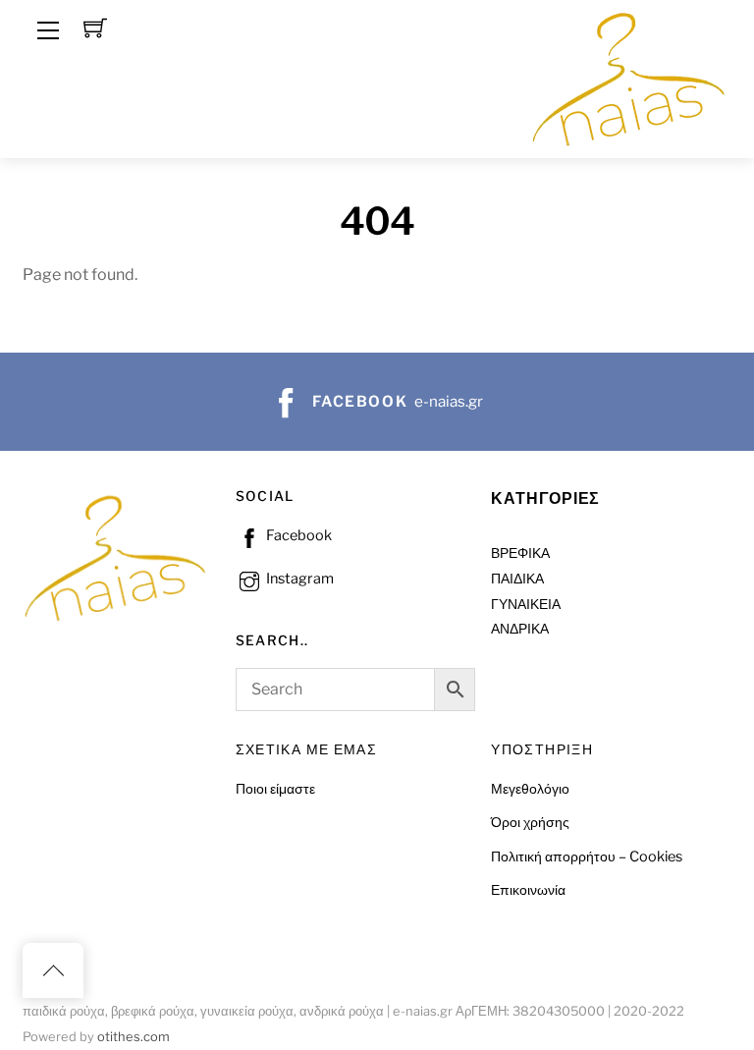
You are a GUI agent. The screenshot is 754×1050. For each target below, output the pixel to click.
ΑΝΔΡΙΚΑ (520, 628)
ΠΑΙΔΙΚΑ (517, 578)
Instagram (298, 578)
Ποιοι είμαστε (275, 789)
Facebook (297, 535)
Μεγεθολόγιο (530, 789)
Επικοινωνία (528, 890)
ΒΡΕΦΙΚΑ (520, 553)
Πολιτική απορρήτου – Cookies (586, 856)
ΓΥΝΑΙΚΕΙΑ (526, 604)
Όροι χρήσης (530, 822)
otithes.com (133, 1036)
